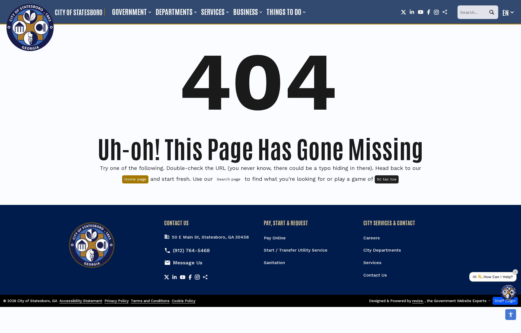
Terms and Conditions (150, 301)
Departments (173, 11)
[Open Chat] (493, 286)
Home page (135, 179)
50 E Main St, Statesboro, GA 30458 (210, 237)
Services (212, 11)
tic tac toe (386, 179)
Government (129, 11)
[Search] (494, 12)
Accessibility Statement (80, 301)
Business (245, 11)
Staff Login (505, 301)
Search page (228, 179)
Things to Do (283, 11)
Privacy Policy (116, 301)
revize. (418, 301)
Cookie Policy (183, 301)
